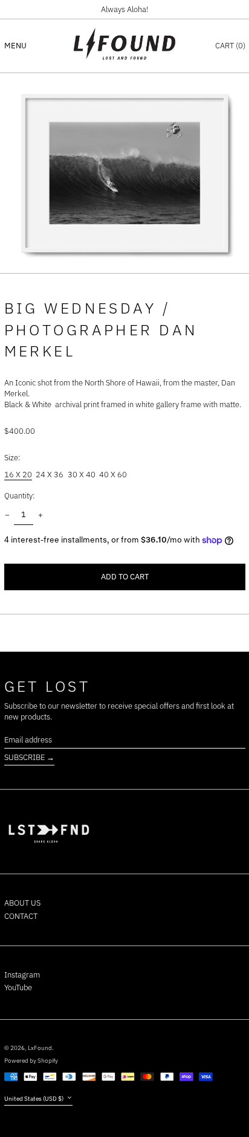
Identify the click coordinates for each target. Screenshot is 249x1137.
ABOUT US (22, 903)
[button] (230, 45)
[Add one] (40, 515)
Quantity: (19, 496)
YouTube (18, 987)
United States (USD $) (34, 1098)
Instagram (22, 975)
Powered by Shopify (31, 1060)
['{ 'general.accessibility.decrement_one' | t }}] (7, 515)
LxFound (40, 1047)
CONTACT (20, 916)
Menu (15, 45)
